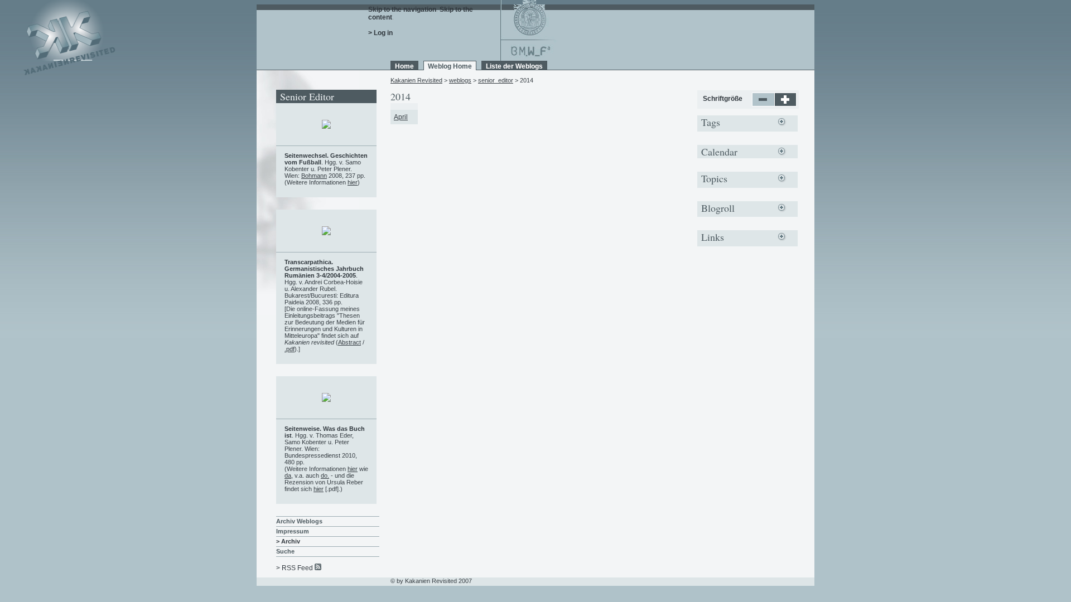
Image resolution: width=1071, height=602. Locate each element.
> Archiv (288, 541)
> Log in (380, 33)
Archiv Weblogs (299, 521)
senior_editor (495, 80)
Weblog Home (450, 66)
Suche (285, 551)
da (287, 475)
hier (353, 182)
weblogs (460, 80)
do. (325, 475)
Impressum (292, 531)
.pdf (289, 349)
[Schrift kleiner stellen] (763, 104)
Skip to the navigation (402, 9)
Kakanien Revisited (416, 80)
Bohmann (314, 175)
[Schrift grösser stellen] (786, 104)
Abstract (349, 342)
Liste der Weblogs (514, 66)
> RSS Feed (294, 568)
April (401, 117)
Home (404, 66)
